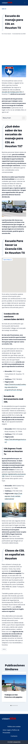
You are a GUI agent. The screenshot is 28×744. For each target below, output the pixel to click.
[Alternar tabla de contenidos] (22, 118)
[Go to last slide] (5, 689)
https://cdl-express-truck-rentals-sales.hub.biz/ (13, 496)
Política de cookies (14, 726)
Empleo (4, 8)
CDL (4, 649)
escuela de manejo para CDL (12, 92)
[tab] (10, 705)
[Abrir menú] (24, 2)
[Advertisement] (14, 50)
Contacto (14, 736)
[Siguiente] (22, 689)
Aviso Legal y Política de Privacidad (11, 731)
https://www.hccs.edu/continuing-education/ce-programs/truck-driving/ (15, 387)
